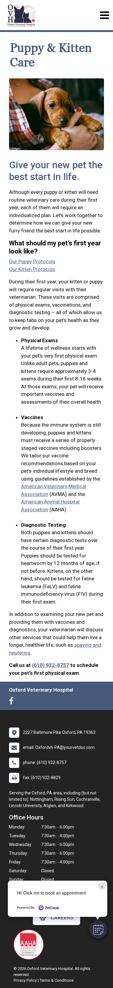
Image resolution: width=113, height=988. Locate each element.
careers (62, 917)
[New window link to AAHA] (30, 945)
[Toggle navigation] (104, 15)
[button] (98, 929)
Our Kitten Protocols (32, 269)
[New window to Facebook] (13, 702)
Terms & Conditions (56, 980)
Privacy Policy (25, 980)
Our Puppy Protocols (32, 261)
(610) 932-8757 (50, 665)
